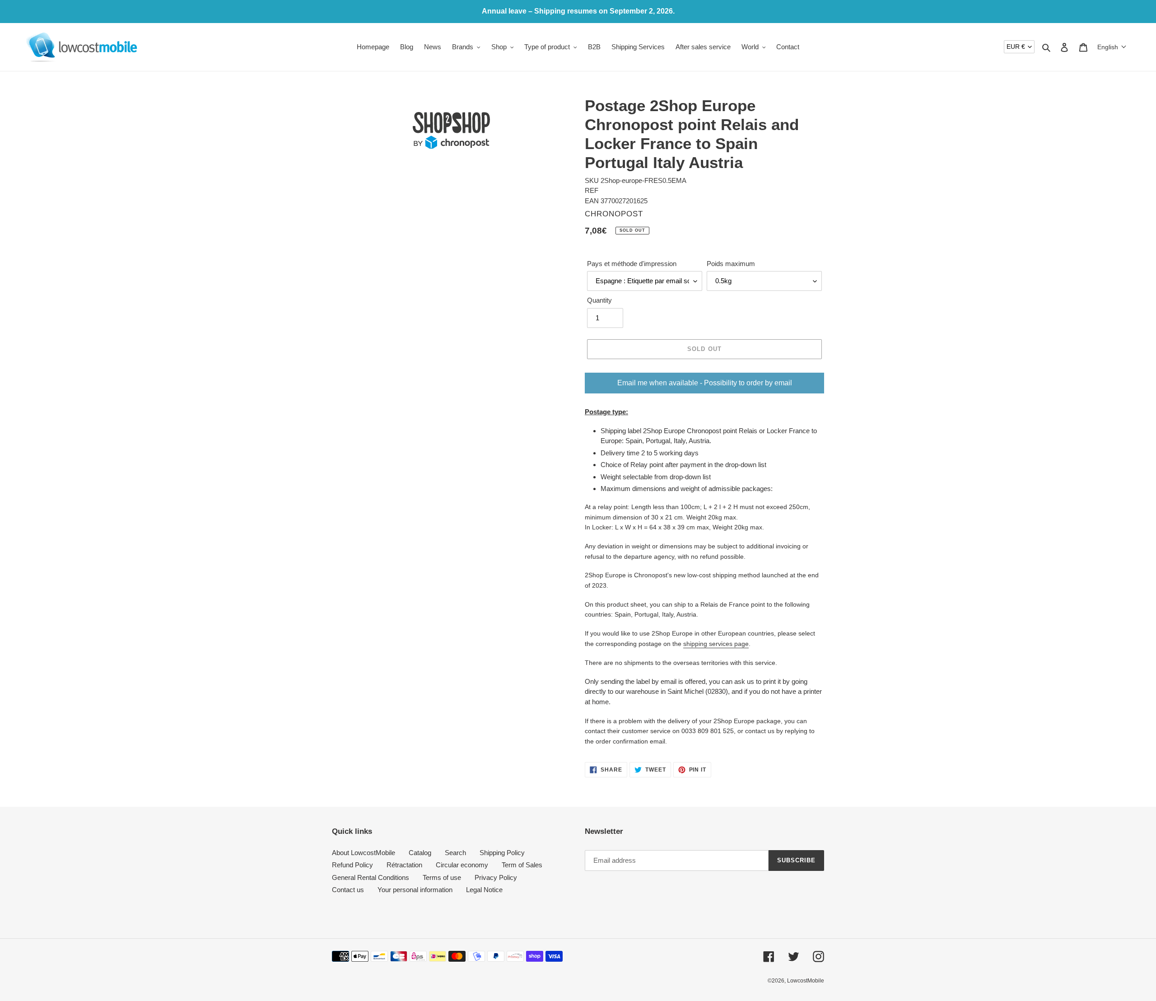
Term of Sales (522, 865)
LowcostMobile (805, 981)
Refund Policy (352, 865)
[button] (1112, 47)
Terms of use (442, 877)
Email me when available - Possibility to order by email (704, 383)
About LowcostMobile (363, 852)
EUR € (1016, 46)
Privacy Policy (496, 877)
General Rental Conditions (370, 877)
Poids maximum (731, 263)
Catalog (420, 852)
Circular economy (462, 865)
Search (455, 852)
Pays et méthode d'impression (631, 263)
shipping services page (716, 643)
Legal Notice (484, 889)
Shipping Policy (502, 852)
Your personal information (415, 889)
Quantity (599, 300)
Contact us (348, 889)
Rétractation (404, 865)
